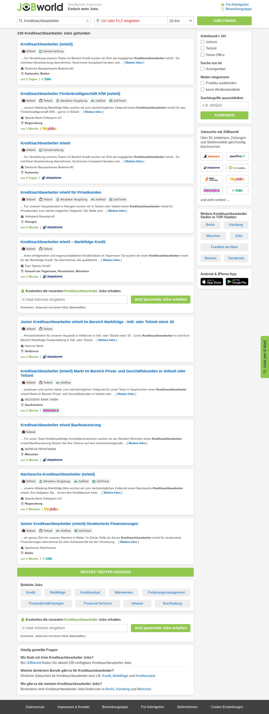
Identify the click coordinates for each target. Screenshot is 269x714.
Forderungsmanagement (166, 592)
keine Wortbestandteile (223, 89)
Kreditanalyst (90, 592)
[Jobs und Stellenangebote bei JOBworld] (40, 7)
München (144, 689)
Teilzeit (211, 48)
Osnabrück (236, 258)
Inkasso (137, 603)
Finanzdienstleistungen (46, 603)
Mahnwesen (124, 592)
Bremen (210, 258)
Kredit (30, 592)
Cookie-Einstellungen (227, 707)
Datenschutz (35, 707)
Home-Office (215, 55)
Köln (239, 236)
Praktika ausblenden (221, 83)
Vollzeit (211, 42)
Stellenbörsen (187, 707)
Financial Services (98, 603)
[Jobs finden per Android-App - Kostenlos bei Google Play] (237, 281)
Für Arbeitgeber (237, 4)
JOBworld (33, 663)
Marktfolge (58, 592)
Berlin (109, 689)
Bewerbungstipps (239, 9)
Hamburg (123, 689)
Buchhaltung (172, 603)
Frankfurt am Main (224, 247)
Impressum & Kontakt (73, 707)
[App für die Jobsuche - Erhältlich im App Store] (211, 281)
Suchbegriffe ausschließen (221, 98)
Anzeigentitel (215, 69)
